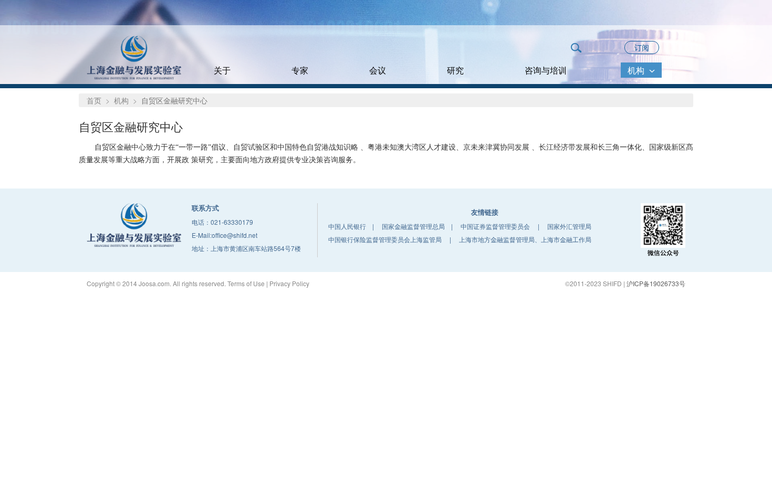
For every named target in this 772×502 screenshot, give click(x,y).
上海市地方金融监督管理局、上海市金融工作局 (525, 239)
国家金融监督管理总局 (413, 226)
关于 (222, 70)
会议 (377, 70)
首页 (94, 100)
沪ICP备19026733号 (656, 283)
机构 (637, 70)
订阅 (641, 47)
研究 (455, 70)
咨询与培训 (546, 70)
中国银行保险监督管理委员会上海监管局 (385, 239)
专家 (299, 70)
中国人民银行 (347, 226)
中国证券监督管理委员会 (495, 226)
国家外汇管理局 (569, 226)
